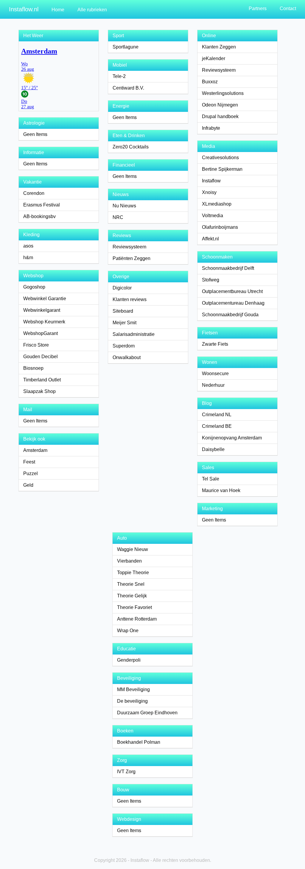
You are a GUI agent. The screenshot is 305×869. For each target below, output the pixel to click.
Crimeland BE (217, 426)
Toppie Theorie (133, 572)
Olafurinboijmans (220, 227)
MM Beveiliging (133, 689)
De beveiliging (132, 701)
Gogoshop (34, 286)
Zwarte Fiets (215, 344)
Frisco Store (36, 344)
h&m (28, 257)
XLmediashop (216, 203)
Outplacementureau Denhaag (233, 303)
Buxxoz (210, 81)
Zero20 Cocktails (131, 146)
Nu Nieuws (124, 205)
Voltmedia (212, 215)
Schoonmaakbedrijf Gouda (230, 314)
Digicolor (122, 287)
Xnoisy (209, 192)
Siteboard (123, 311)
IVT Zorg (126, 771)
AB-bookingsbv (39, 216)
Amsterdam (35, 450)
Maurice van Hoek (221, 490)
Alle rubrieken (92, 9)
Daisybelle (213, 449)
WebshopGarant (40, 333)
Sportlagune (126, 46)
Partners (258, 8)
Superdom (124, 345)
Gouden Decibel (40, 356)
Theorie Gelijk (132, 595)
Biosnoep (33, 368)
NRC (118, 217)
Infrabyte (211, 128)
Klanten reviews (130, 299)
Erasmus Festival (41, 204)
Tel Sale (210, 478)
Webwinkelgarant (41, 310)
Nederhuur (213, 385)
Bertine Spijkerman (222, 169)
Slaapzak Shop (39, 391)
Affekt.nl (210, 238)
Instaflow (211, 180)
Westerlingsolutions (223, 93)
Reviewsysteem (129, 246)
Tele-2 (119, 76)
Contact (288, 8)
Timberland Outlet (42, 379)
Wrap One (128, 630)
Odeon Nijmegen (220, 104)
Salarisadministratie (134, 334)
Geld (28, 485)
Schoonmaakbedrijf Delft (228, 268)
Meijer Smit (124, 322)
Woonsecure (215, 373)
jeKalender (213, 58)
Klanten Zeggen (219, 46)
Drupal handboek (220, 116)
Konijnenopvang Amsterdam (232, 437)
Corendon (33, 193)
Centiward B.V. (128, 87)
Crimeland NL (216, 414)
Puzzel (30, 473)
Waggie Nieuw (132, 549)
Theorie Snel (130, 584)
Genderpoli (129, 660)
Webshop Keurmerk (44, 321)
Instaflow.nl (23, 9)
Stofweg (210, 279)
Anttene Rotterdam (137, 618)
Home (58, 9)
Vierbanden (129, 560)
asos (28, 245)
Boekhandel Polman (138, 742)
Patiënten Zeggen (131, 258)
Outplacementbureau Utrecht (232, 291)
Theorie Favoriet (134, 607)
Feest (29, 461)
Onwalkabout (127, 357)
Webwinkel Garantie (44, 298)
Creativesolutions (220, 157)
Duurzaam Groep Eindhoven (147, 712)
